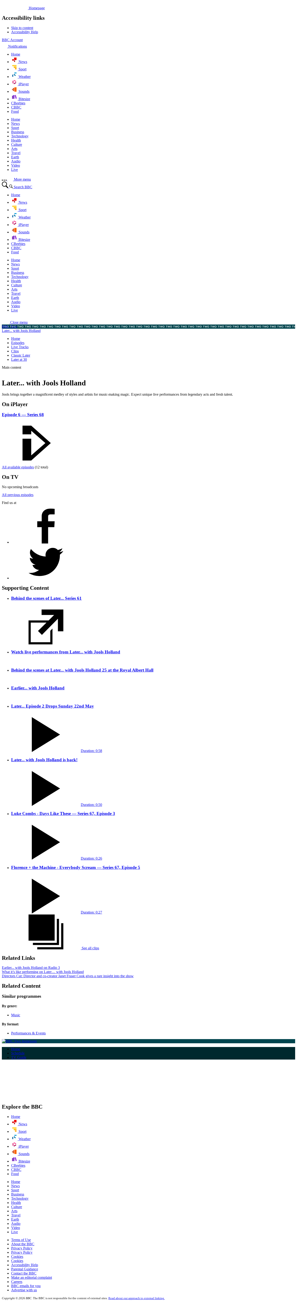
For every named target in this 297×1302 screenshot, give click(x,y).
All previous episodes (17, 495)
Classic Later (20, 355)
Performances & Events (28, 1033)
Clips (15, 351)
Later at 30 (19, 359)
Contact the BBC (23, 1273)
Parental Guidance (24, 1269)
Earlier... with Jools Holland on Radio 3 (31, 968)
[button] (15, 322)
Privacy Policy (21, 1248)
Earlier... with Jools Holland (38, 688)
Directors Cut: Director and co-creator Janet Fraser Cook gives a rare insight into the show (68, 976)
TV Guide (18, 1057)
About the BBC (22, 1244)
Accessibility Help (24, 1265)
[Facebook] (46, 542)
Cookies (17, 1257)
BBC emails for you (26, 1286)
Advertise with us (24, 1290)
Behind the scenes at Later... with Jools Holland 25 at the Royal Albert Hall (82, 670)
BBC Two (9, 326)
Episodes (17, 343)
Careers (16, 1282)
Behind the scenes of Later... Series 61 (46, 598)
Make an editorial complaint (31, 1277)
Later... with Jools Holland (21, 331)
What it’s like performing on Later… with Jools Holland (43, 972)
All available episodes (18, 467)
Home (15, 339)
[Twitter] (46, 578)
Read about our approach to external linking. (136, 1298)
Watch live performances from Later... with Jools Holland (65, 651)
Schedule (18, 1053)
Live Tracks (20, 347)
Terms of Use (21, 1240)
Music (15, 1015)
